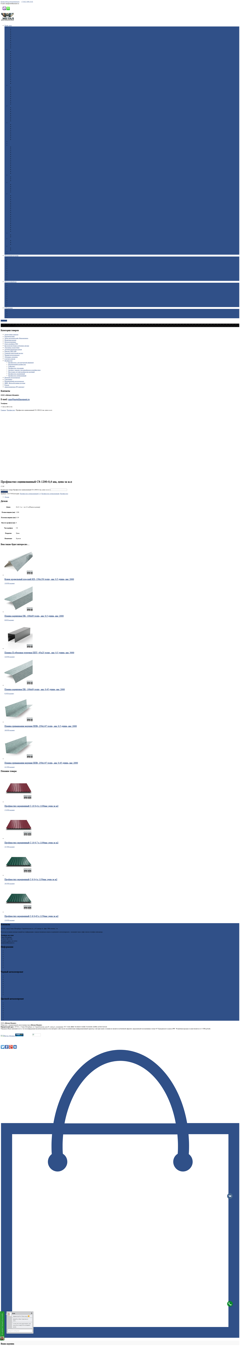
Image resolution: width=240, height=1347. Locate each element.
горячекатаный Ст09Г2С (21, 57)
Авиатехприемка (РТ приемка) (14, 387)
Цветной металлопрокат (12, 377)
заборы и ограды (16, 269)
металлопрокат (15, 27)
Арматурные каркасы (11, 334)
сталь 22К (17, 81)
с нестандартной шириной (21, 145)
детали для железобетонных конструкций (25, 280)
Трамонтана (16, 207)
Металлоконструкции (11, 255)
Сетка (14, 40)
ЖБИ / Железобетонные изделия (14, 383)
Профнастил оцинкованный (17, 376)
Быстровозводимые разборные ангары (16, 346)
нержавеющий (18, 113)
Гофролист (11, 366)
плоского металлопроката (19, 289)
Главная (3, 410)
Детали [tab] (6, 497)
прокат (13, 50)
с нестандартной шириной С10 (26, 149)
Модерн (14, 226)
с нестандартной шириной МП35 (27, 164)
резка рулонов (20, 291)
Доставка (11, 317)
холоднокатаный (19, 53)
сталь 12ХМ (17, 70)
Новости (11, 312)
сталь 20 (16, 74)
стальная (17, 37)
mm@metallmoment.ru (19, 399)
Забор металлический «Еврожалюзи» (16, 338)
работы (17, 300)
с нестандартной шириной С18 (26, 160)
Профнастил (12, 175)
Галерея (10, 315)
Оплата (6, 968)
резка (13, 287)
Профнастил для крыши (16, 368)
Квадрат (14, 33)
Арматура (15, 29)
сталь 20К (17, 76)
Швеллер (15, 46)
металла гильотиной (16, 297)
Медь (13, 95)
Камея (14, 227)
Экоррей (14, 201)
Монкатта (15, 214)
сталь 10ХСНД (18, 65)
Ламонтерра (16, 220)
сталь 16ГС (17, 72)
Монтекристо (16, 203)
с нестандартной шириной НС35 (26, 166)
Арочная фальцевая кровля (13, 349)
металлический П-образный (25, 242)
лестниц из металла (19, 272)
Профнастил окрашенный (16, 374)
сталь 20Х (17, 80)
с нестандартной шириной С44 (26, 168)
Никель (14, 96)
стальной (16, 35)
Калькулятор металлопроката (10, 2)
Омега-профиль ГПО (11, 344)
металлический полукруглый (25, 240)
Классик (14, 216)
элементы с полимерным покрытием (27, 235)
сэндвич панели (22, 184)
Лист (6, 983)
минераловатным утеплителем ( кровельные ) (27, 186)
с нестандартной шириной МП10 (27, 153)
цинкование (14, 285)
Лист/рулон (15, 115)
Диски (14, 121)
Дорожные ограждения (11, 347)
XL (17, 224)
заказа (10, 966)
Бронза (14, 89)
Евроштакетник (13, 239)
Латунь (14, 93)
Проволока (15, 38)
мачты (15, 270)
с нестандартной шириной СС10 (26, 151)
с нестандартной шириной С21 (26, 162)
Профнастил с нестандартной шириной (21, 362)
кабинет (9, 964)
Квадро (14, 229)
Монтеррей (15, 196)
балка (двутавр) (21, 31)
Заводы (6, 956)
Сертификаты (12, 310)
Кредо (14, 231)
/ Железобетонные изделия (18, 123)
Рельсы (10, 254)
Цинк (14, 104)
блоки (19, 138)
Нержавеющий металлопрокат (14, 381)
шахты (17, 132)
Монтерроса (16, 205)
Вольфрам (15, 91)
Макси (14, 199)
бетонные (19, 134)
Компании (8, 308)
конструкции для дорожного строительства (24, 257)
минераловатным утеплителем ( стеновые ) (26, 190)
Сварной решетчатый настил (13, 353)
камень (18, 125)
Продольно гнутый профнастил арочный (21, 372)
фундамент (19, 130)
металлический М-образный (25, 244)
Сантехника (12, 252)
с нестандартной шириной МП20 (27, 158)
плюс (16, 209)
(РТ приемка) (18, 141)
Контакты (4, 321)
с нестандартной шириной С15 (26, 154)
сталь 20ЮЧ (17, 78)
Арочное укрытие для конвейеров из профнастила (24, 370)
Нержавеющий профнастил (17, 364)
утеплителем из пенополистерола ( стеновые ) (27, 192)
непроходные (19, 128)
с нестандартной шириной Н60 (26, 169)
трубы (13, 278)
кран (13, 265)
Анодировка (12, 283)
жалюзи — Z (18, 248)
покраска (15, 293)
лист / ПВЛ (22, 52)
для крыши (19, 177)
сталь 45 (16, 83)
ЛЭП (12, 276)
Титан (14, 102)
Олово (14, 98)
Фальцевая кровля (10, 340)
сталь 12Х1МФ (18, 68)
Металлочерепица (14, 194)
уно (16, 212)
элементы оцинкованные (23, 237)
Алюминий (15, 87)
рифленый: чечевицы (20, 61)
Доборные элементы (11, 357)
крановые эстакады (18, 274)
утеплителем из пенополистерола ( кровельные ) (28, 188)
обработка (14, 302)
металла (15, 304)
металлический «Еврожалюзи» (20, 246)
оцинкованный (18, 55)
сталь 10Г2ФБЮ (19, 63)
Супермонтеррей (17, 197)
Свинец (14, 100)
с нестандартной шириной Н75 (26, 171)
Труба (14, 117)
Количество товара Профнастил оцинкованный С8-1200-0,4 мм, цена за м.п (25, 490)
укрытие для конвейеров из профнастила (24, 143)
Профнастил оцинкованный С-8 (30, 494)
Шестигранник (17, 48)
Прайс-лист (8, 25)
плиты (17, 126)
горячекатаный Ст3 (20, 59)
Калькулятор (8, 995)
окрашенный (20, 179)
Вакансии (11, 313)
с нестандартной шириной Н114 (26, 173)
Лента (14, 108)
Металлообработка (10, 282)
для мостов (19, 261)
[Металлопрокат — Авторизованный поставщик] (1, 1036)
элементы (14, 233)
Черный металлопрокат (12, 355)
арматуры (14, 295)
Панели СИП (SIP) (10, 351)
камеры (17, 139)
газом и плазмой (15, 298)
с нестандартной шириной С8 (25, 147)
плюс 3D (17, 211)
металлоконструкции (20, 263)
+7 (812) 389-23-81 (27, 2)
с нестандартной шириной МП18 (27, 156)
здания (16, 259)
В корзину (4, 491)
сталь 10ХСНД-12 (19, 67)
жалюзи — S (18, 250)
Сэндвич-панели (13, 182)
